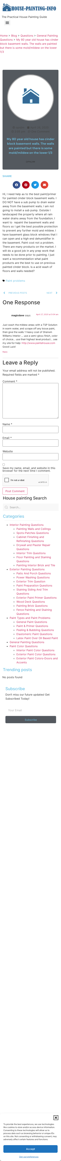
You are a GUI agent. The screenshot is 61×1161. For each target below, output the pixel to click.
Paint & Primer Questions (32, 626)
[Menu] (7, 22)
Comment (10, 381)
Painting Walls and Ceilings (33, 529)
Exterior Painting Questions (27, 569)
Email (7, 437)
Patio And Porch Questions (33, 573)
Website (8, 451)
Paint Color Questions (24, 646)
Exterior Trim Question (30, 581)
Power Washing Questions (33, 577)
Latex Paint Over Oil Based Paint (37, 638)
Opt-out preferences (28, 1156)
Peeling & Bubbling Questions (35, 630)
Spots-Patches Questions (32, 533)
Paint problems (15, 280)
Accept (30, 1149)
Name (7, 424)
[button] (56, 1117)
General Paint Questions (31, 622)
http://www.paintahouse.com (38, 343)
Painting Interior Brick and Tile (35, 565)
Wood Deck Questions (30, 601)
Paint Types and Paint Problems (30, 618)
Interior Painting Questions (27, 524)
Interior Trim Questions (31, 553)
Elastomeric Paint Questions (34, 634)
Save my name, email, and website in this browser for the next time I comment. (29, 469)
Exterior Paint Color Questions (35, 654)
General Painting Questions (27, 642)
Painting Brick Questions (32, 605)
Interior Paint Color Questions (35, 650)
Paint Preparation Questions (34, 585)
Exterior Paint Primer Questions (36, 597)
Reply (5, 352)
